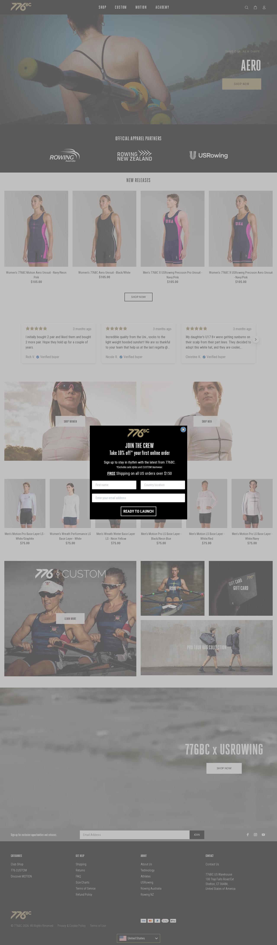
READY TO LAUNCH (138, 511)
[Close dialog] (183, 429)
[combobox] (161, 485)
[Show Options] (181, 485)
